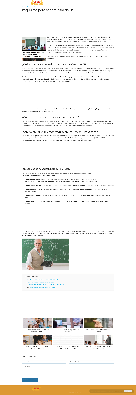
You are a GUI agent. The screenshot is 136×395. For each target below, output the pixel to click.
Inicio (70, 388)
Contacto (71, 390)
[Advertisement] (68, 23)
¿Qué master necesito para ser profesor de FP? (41, 282)
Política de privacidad (75, 392)
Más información (118, 391)
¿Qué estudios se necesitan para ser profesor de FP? (43, 279)
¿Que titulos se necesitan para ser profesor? (43, 287)
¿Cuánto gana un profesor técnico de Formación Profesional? (46, 284)
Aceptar (128, 391)
